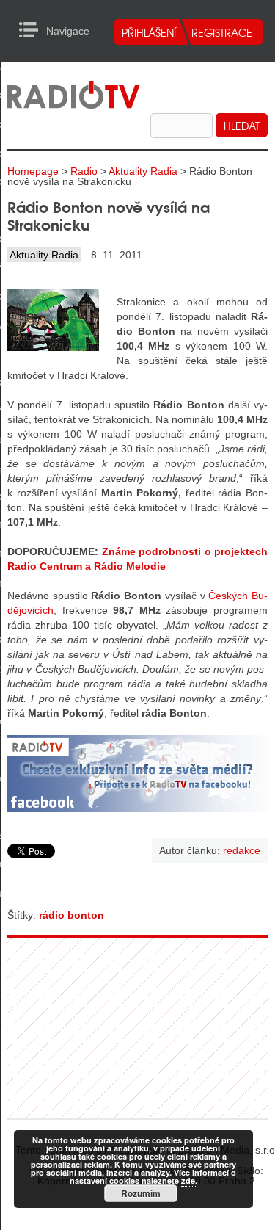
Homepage (33, 171)
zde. (189, 1180)
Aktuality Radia (143, 171)
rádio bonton (71, 915)
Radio (84, 171)
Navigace (32, 30)
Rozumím (141, 1193)
